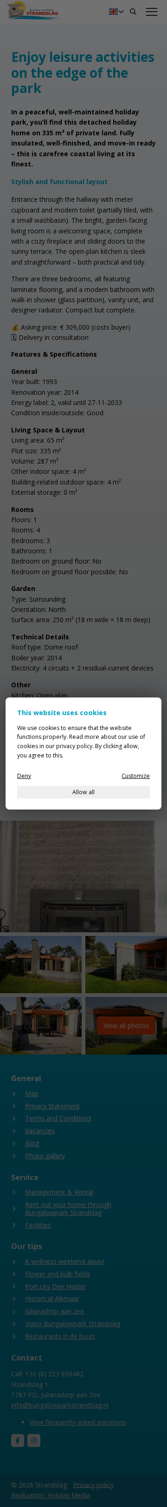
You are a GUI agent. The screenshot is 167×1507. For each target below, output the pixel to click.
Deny (24, 776)
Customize (136, 776)
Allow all (83, 792)
